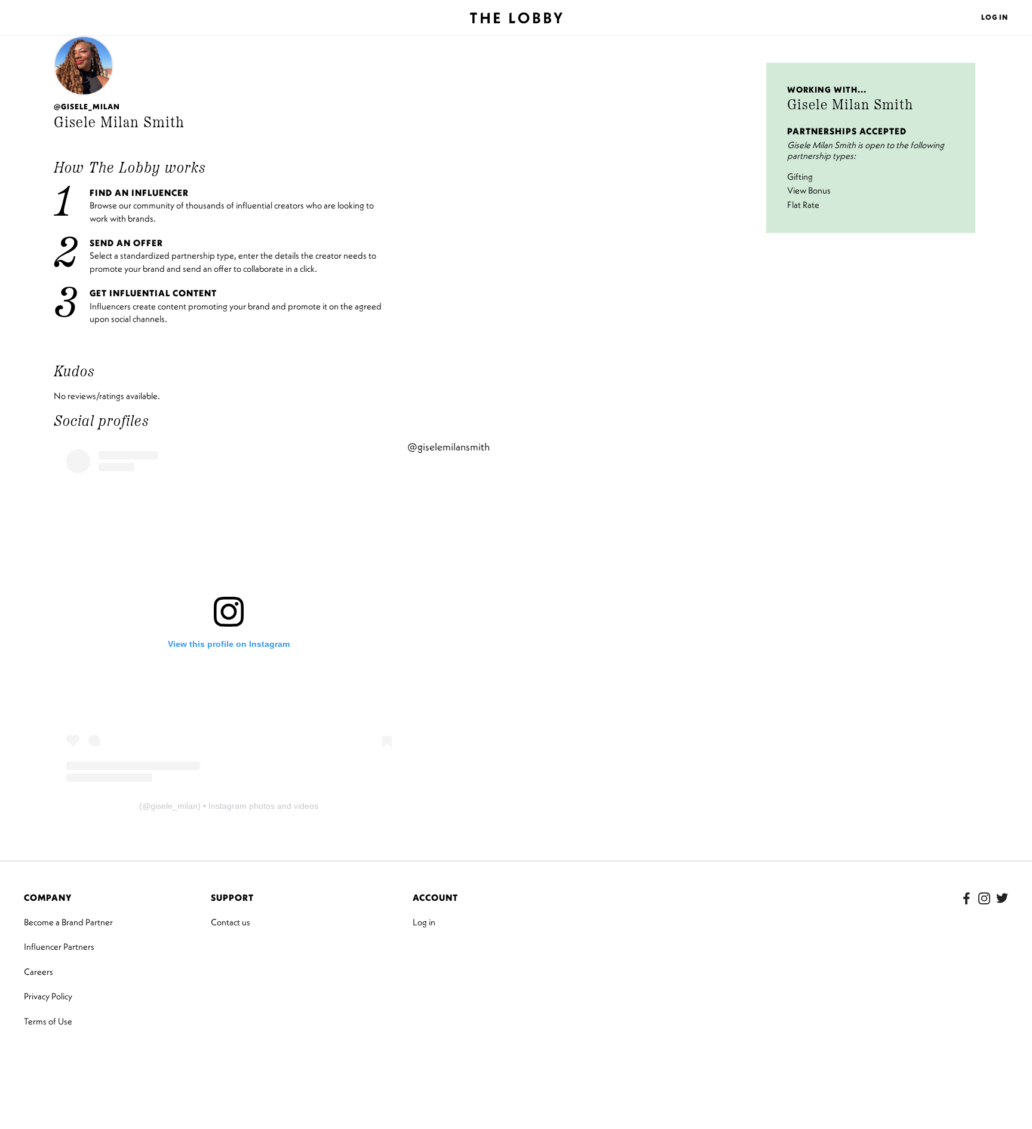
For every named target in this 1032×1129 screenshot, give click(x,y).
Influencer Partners (59, 946)
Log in (424, 922)
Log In (994, 17)
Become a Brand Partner (68, 922)
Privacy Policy (48, 996)
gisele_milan (174, 806)
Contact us (230, 922)
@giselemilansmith (448, 446)
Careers (38, 971)
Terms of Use (48, 1021)
